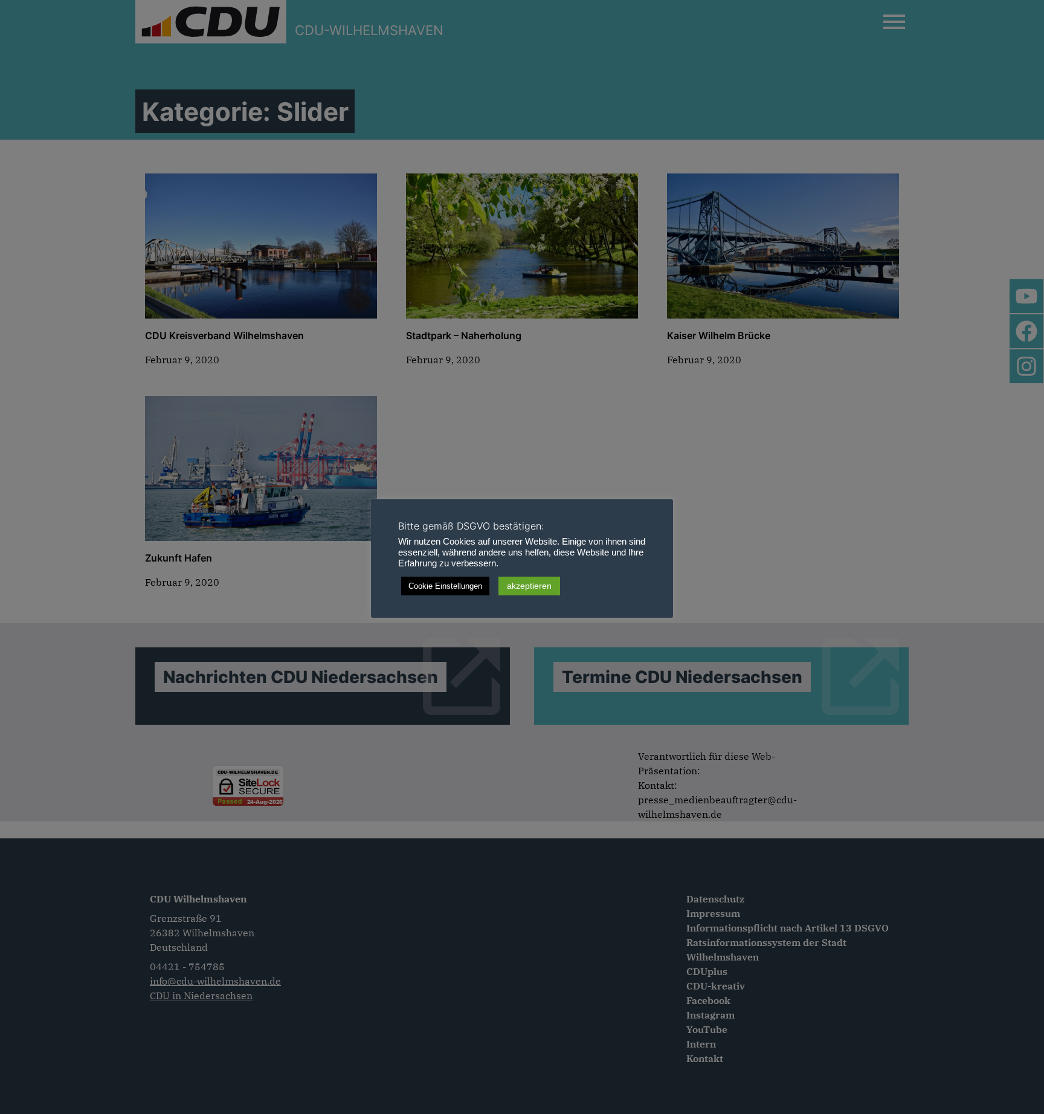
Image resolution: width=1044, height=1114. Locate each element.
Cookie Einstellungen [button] (445, 586)
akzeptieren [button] (529, 586)
